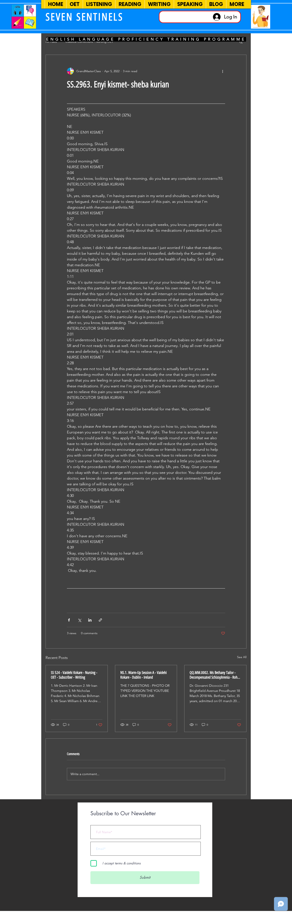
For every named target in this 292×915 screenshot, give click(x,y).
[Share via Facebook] (69, 620)
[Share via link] (100, 620)
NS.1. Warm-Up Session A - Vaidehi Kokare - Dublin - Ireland (143, 675)
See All (241, 657)
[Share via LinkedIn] (90, 620)
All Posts (51, 42)
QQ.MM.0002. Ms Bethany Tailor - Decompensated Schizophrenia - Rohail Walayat (215, 675)
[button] (241, 42)
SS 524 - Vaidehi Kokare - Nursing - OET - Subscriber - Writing (74, 675)
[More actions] (222, 71)
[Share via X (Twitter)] (79, 620)
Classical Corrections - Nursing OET (89, 42)
